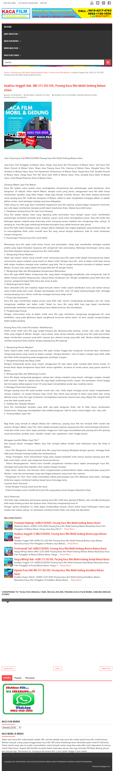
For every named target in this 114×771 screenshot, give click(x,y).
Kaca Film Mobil (11, 41)
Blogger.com (105, 766)
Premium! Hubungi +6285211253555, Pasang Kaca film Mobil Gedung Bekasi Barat (57, 523)
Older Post (106, 668)
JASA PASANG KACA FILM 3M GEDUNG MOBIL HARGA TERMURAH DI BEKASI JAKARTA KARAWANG (53, 762)
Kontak (43, 3)
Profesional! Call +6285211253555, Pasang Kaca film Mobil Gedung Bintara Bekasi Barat (60, 548)
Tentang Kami (9, 3)
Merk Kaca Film (11, 48)
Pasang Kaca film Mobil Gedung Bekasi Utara (75, 95)
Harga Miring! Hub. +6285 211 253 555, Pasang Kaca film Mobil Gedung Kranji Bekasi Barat (61, 559)
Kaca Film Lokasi (11, 55)
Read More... (70, 529)
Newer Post (8, 668)
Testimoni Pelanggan (28, 3)
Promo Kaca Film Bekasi (15, 97)
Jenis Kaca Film (11, 33)
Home (8, 26)
